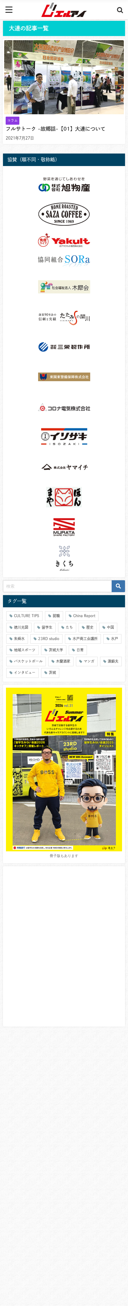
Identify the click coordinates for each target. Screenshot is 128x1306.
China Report (84, 615)
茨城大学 (56, 650)
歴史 (89, 627)
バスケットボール (28, 661)
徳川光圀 (21, 627)
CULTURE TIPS (26, 615)
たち (69, 627)
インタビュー (24, 672)
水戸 (114, 638)
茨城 (52, 672)
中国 (110, 627)
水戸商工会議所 (85, 638)
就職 (56, 615)
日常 (80, 650)
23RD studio (48, 638)
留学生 (47, 627)
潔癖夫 (113, 661)
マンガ (89, 661)
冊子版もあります (64, 855)
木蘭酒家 (63, 661)
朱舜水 (19, 638)
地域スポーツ (24, 650)
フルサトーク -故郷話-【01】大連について (55, 128)
